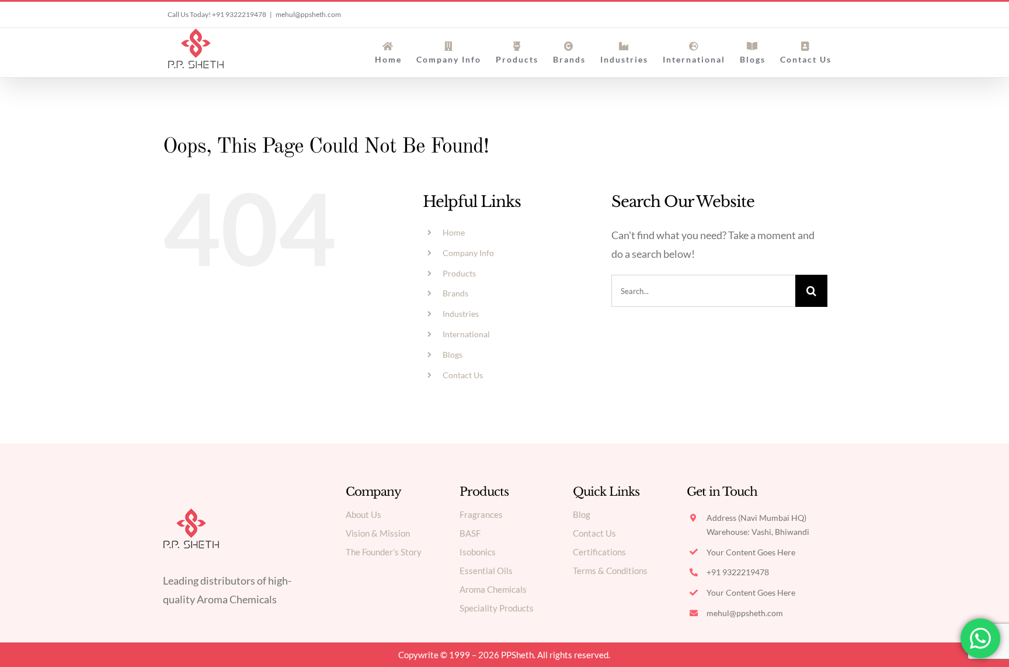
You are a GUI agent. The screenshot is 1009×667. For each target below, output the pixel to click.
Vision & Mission (378, 533)
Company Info (468, 253)
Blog (581, 514)
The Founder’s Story (384, 552)
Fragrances (481, 514)
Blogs (452, 355)
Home (454, 232)
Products (459, 273)
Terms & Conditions (610, 570)
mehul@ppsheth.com (308, 14)
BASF (470, 533)
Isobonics (478, 552)
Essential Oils (486, 570)
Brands (455, 293)
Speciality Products (497, 608)
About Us (363, 514)
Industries (461, 314)
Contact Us (463, 375)
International (466, 334)
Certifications (599, 552)
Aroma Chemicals (493, 589)
